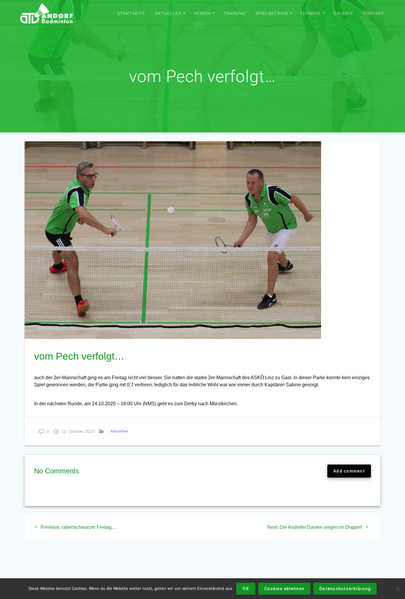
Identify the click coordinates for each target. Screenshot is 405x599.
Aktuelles (168, 13)
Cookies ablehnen (284, 588)
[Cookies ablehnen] (398, 589)
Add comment (349, 471)
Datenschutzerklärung (345, 588)
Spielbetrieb (271, 13)
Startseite (131, 13)
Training (234, 13)
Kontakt (373, 13)
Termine (310, 13)
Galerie (343, 13)
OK (246, 588)
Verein (202, 13)
